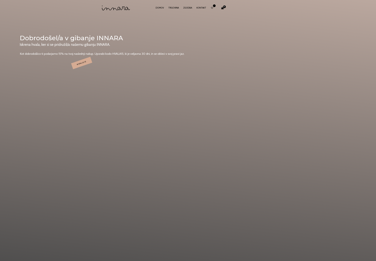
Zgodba (187, 7)
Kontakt (201, 7)
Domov (160, 7)
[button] (81, 63)
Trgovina (173, 7)
